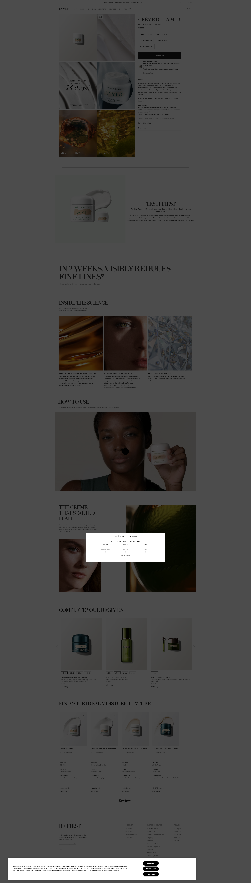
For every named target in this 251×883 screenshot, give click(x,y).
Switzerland (125, 555)
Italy (145, 544)
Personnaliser (151, 874)
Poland (125, 550)
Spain (145, 550)
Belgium (125, 544)
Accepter (151, 863)
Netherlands (105, 550)
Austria (105, 544)
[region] (102, 869)
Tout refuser (151, 869)
